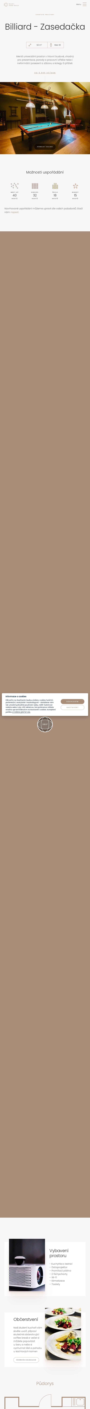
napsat (15, 212)
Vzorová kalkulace (26, 1360)
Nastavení (73, 707)
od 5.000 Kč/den (45, 73)
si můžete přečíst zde (21, 712)
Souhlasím (72, 701)
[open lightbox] (45, 118)
